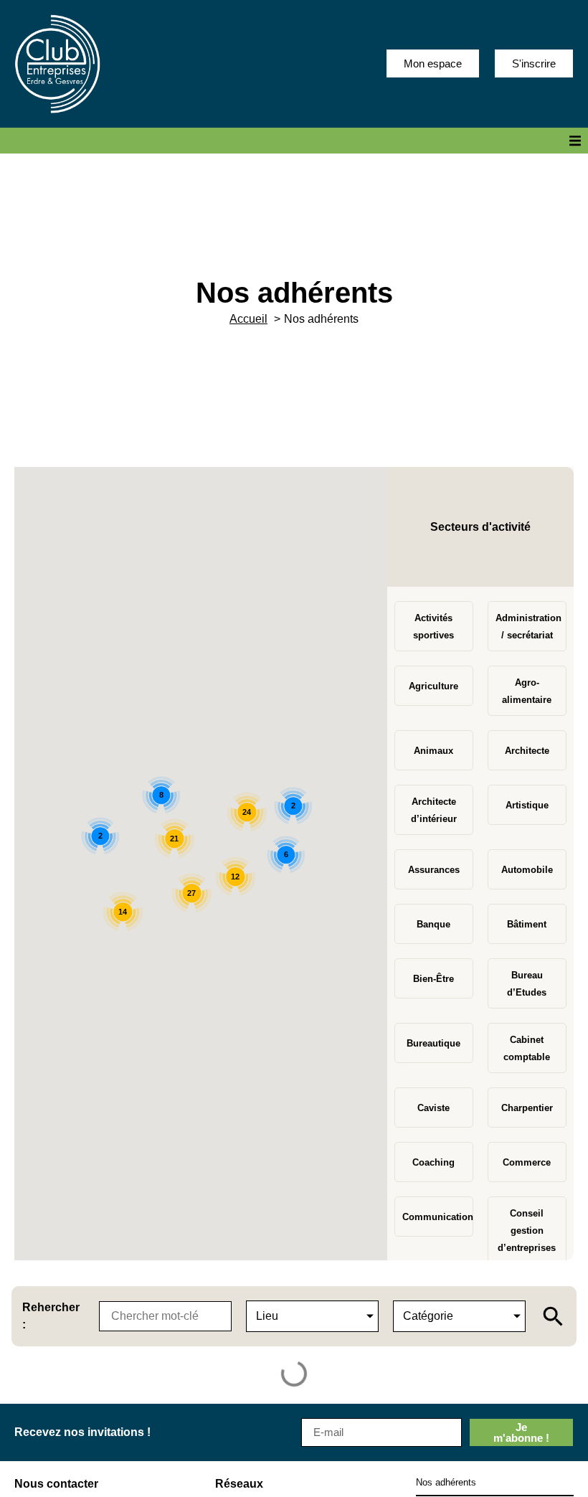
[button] (575, 141)
